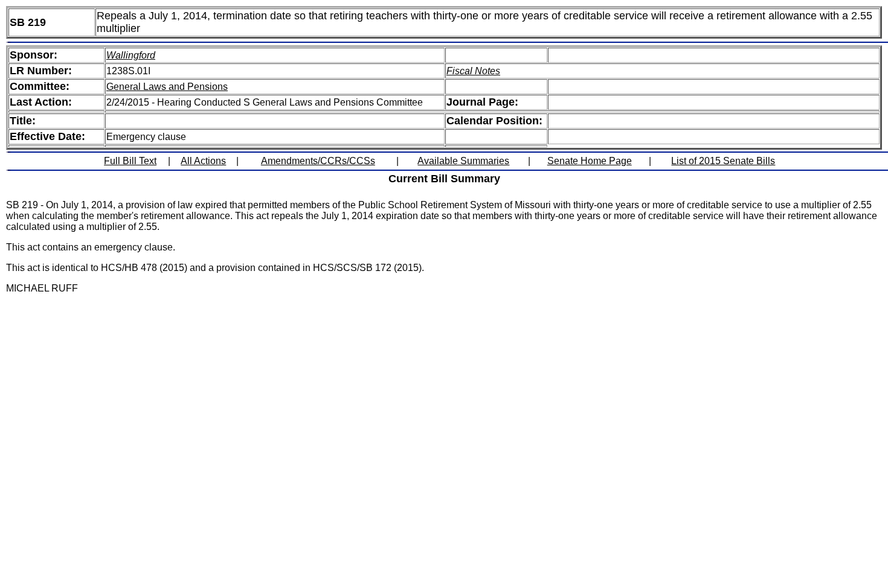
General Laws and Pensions (167, 86)
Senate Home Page (589, 161)
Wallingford (130, 55)
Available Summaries (463, 161)
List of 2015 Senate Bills (723, 161)
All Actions (203, 161)
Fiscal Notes (473, 71)
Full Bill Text (130, 161)
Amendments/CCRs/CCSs (318, 161)
